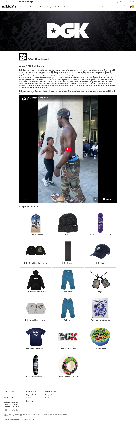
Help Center (30, 401)
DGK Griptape (68, 263)
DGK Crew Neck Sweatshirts (35, 263)
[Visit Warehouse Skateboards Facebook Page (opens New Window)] (9, 410)
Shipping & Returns (32, 395)
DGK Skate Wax (100, 348)
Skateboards (24, 7)
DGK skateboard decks (51, 80)
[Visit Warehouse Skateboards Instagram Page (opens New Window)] (5, 410)
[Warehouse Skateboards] (10, 6)
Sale (65, 7)
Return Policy (11, 414)
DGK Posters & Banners (100, 319)
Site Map (25, 414)
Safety (49, 7)
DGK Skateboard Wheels (68, 376)
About (5, 414)
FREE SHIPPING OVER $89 (27, 2)
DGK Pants (68, 319)
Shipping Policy (18, 414)
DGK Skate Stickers (68, 348)
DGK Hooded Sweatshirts (36, 291)
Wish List (111, 2)
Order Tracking (31, 398)
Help (127, 2)
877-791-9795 (7, 2)
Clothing (42, 7)
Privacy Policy (39, 414)
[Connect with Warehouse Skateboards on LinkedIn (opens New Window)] (17, 410)
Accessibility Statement (62, 414)
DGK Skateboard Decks (35, 376)
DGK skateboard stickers (85, 84)
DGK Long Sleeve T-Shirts (35, 319)
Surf (54, 7)
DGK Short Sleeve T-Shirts (36, 348)
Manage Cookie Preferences (12, 419)
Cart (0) (132, 2)
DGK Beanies (68, 234)
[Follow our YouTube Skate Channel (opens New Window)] (13, 410)
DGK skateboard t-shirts (103, 80)
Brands (60, 7)
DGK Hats (100, 263)
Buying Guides (120, 2)
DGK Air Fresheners (36, 234)
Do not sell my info (29, 419)
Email (5, 395)
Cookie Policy (47, 414)
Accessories (34, 7)
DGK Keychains (100, 291)
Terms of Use (31, 414)
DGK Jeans (68, 291)
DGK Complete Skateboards (100, 234)
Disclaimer (53, 414)
